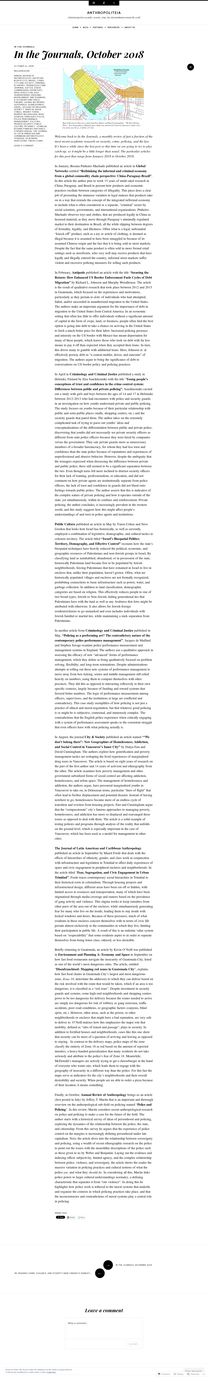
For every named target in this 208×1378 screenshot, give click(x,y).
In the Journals (24, 47)
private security (23, 124)
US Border (31, 138)
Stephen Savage (23, 131)
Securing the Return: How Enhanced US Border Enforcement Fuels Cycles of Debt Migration (103, 277)
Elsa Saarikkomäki (26, 93)
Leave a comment (24, 145)
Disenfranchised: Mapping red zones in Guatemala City (95, 969)
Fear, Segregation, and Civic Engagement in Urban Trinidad (102, 875)
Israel (17, 107)
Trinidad (19, 138)
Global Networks (34, 102)
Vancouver (20, 141)
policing (35, 121)
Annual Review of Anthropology (24, 77)
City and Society (24, 83)
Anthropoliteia (104, 13)
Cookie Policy (51, 1372)
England (36, 95)
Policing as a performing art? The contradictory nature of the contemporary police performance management (102, 638)
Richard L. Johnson (35, 126)
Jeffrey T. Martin (24, 109)
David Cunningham (27, 89)
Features (98, 27)
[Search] (114, 3)
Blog (85, 27)
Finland (18, 102)
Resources (114, 27)
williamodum (22, 71)
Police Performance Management (25, 120)
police (40, 117)
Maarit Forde (31, 112)
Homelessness (36, 104)
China (40, 80)
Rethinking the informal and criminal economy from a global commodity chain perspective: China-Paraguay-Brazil (102, 173)
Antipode (38, 78)
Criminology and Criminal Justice (30, 86)
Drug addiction (23, 92)
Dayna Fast (36, 90)
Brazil (32, 80)
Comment (133, 1344)
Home (75, 27)
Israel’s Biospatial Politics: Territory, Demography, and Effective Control (97, 541)
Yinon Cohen (35, 141)
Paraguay (30, 117)
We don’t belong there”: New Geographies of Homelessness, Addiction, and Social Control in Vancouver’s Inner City (102, 741)
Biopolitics (20, 80)
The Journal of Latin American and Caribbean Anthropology (30, 133)
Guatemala (20, 104)
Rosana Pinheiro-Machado (29, 129)
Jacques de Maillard (34, 107)
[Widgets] (94, 3)
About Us (130, 27)
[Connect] (104, 3)
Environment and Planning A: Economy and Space (30, 98)
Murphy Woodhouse (25, 114)
